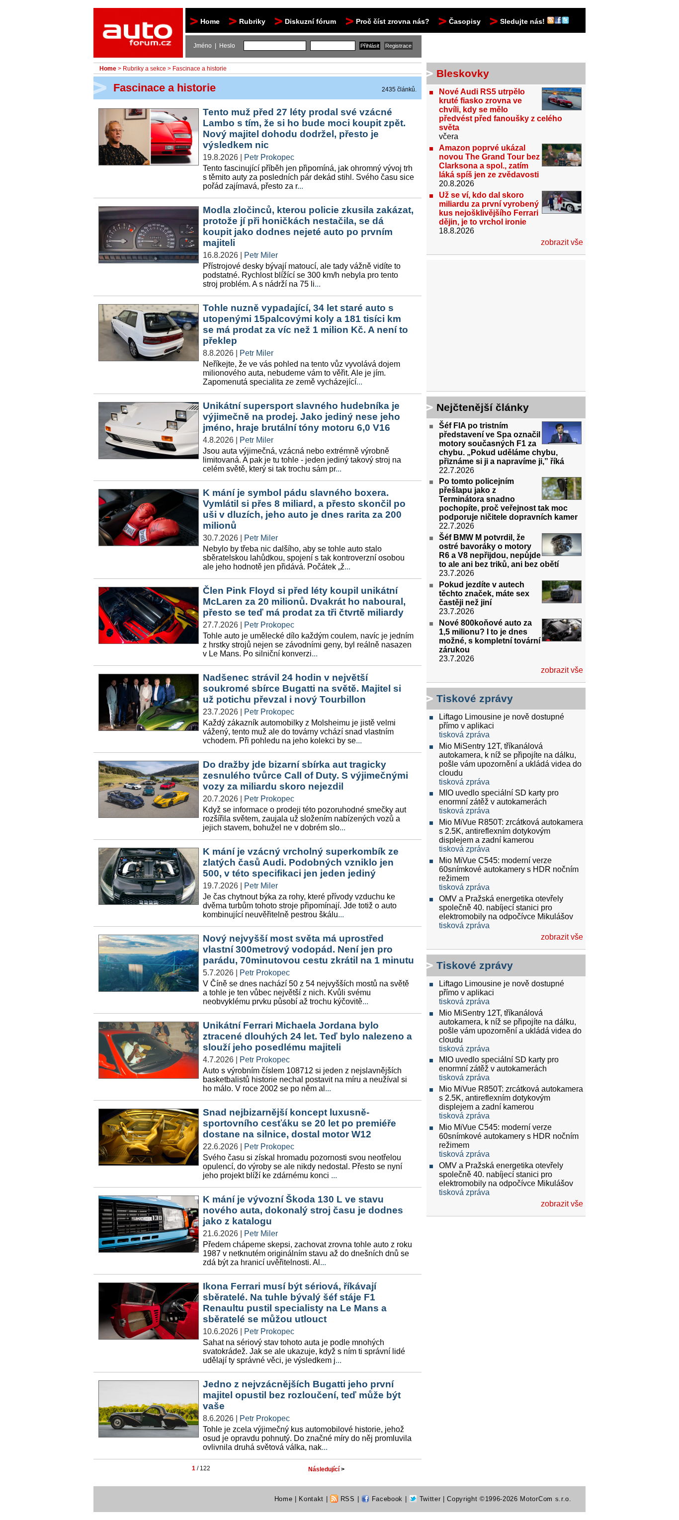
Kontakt (311, 1499)
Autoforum (139, 17)
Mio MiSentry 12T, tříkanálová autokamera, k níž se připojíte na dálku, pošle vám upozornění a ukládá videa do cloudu (510, 759)
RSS (346, 1499)
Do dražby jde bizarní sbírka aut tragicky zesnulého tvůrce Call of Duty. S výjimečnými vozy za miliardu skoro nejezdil (305, 775)
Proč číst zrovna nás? (392, 21)
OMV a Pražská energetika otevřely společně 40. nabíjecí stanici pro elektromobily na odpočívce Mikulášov (506, 907)
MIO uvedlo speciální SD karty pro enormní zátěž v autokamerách (499, 797)
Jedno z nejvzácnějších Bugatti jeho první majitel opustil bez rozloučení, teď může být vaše (302, 1395)
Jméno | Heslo (214, 46)
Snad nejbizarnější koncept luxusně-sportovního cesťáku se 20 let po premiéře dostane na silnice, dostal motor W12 (299, 1123)
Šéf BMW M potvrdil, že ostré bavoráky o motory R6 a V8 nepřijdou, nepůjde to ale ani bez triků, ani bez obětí (499, 550)
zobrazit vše (562, 242)
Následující (326, 1469)
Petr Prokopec (269, 157)
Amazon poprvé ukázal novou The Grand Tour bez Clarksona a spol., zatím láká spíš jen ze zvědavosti (489, 161)
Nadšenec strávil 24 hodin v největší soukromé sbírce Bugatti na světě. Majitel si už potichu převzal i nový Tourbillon (302, 688)
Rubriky (252, 21)
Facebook (386, 1499)
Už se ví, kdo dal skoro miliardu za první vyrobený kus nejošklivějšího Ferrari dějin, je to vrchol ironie (489, 208)
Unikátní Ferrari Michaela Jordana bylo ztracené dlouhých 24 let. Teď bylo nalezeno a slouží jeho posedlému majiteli (307, 1036)
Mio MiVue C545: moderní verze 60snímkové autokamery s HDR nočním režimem (509, 869)
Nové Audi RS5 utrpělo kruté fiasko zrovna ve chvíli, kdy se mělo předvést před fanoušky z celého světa (500, 109)
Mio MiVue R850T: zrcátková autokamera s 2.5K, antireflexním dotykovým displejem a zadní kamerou (511, 831)
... (300, 186)
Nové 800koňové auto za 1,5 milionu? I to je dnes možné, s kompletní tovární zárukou (489, 636)
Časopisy (465, 21)
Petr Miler (261, 255)
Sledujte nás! (523, 21)
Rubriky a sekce (144, 68)
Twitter (428, 1499)
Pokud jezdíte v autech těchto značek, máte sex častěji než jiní (484, 593)
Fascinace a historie (199, 68)
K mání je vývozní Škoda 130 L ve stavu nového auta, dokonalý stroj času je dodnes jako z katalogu (303, 1210)
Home (210, 21)
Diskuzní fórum (310, 21)
